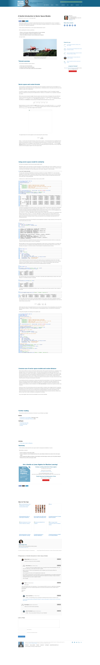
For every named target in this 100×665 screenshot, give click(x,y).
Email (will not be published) (32, 632)
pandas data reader (23, 424)
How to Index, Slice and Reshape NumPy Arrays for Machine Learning (74, 49)
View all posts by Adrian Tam (24, 547)
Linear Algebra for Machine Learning (46, 471)
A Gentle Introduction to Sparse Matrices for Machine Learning (73, 58)
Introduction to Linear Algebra (25, 417)
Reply (58, 565)
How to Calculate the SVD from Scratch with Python (73, 62)
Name (29, 629)
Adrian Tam (20, 18)
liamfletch (38, 58)
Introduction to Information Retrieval (26, 418)
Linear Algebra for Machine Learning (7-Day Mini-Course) (73, 45)
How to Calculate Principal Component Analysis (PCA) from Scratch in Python (74, 53)
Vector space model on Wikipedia (26, 443)
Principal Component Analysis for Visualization (26, 550)
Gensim (21, 425)
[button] (81, 5)
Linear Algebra (31, 18)
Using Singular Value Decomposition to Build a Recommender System (49, 550)
